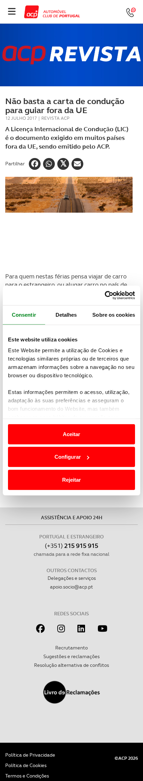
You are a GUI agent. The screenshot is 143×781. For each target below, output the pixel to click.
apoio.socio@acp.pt (71, 587)
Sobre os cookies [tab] (113, 314)
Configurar (67, 457)
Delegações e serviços (72, 578)
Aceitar (71, 434)
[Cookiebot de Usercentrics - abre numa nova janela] (104, 295)
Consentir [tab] (24, 314)
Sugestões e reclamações (71, 656)
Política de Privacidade (30, 755)
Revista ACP (55, 118)
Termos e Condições (27, 776)
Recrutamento (71, 648)
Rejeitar (71, 479)
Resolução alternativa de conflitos (71, 665)
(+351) (71, 546)
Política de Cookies (26, 765)
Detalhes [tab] (66, 314)
